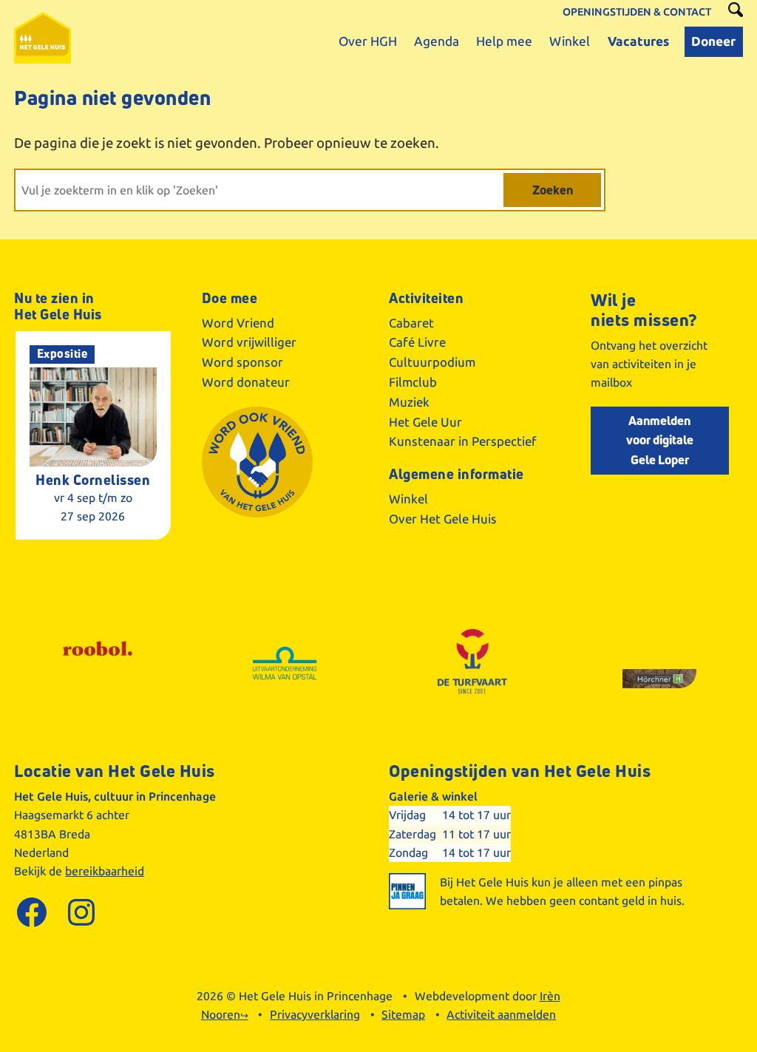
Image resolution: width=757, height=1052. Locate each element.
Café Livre (417, 342)
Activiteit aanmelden (501, 1015)
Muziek (409, 402)
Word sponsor (242, 362)
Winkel (408, 499)
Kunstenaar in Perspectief (463, 441)
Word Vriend (238, 323)
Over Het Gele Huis (443, 519)
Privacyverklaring (315, 1015)
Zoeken (552, 189)
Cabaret (411, 323)
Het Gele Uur (425, 422)
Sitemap (403, 1015)
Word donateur (246, 382)
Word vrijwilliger (249, 342)
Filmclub (413, 382)
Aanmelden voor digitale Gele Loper (659, 440)
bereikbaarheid (104, 871)
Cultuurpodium (432, 362)
